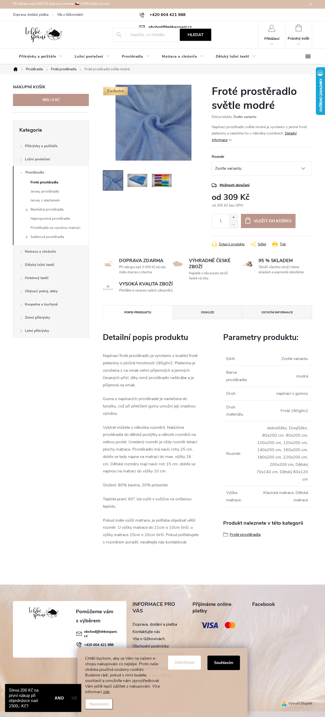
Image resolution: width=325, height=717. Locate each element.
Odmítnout (184, 662)
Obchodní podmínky (151, 646)
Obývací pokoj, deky (41, 291)
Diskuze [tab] (207, 312)
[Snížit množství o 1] (233, 224)
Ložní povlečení (37, 159)
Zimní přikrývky (37, 317)
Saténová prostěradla (47, 236)
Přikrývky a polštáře (41, 146)
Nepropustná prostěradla (50, 218)
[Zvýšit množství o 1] (233, 217)
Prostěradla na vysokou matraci (55, 227)
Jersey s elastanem (45, 200)
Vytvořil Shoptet (300, 703)
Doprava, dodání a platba (155, 624)
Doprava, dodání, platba (30, 14)
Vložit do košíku (272, 221)
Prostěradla (34, 172)
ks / (51, 99)
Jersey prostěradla (44, 191)
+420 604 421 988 (98, 644)
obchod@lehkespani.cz (101, 633)
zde (106, 692)
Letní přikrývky (37, 330)
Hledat (196, 35)
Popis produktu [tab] (137, 312)
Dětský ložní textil (39, 264)
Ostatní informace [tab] (277, 312)
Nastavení (99, 704)
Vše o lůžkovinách (70, 14)
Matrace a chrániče (40, 251)
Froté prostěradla (44, 182)
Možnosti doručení (235, 185)
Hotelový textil (36, 278)
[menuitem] (41, 56)
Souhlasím (223, 662)
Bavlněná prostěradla (46, 209)
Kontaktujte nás (146, 632)
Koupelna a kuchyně (41, 304)
